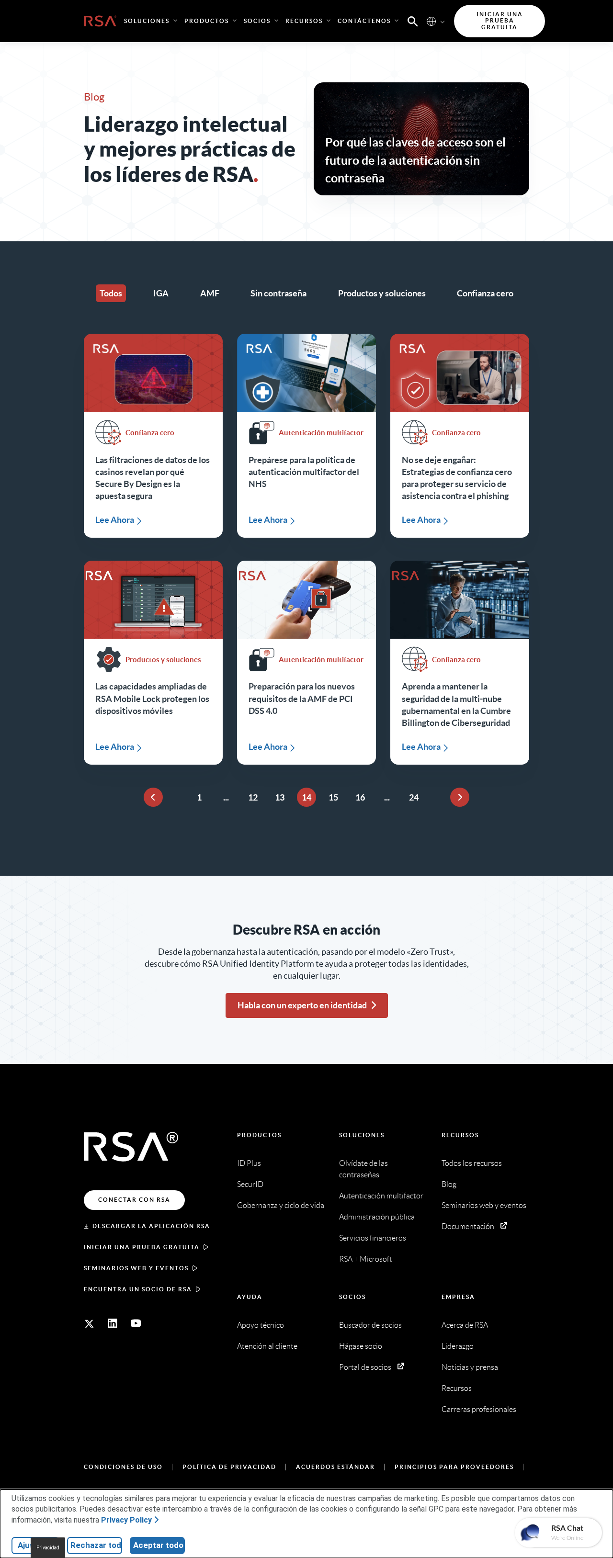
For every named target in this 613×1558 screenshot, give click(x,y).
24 (414, 797)
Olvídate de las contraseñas (363, 1169)
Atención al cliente (267, 1346)
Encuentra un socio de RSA (138, 1289)
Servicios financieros (372, 1238)
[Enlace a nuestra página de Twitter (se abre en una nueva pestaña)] (89, 1323)
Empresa (458, 1297)
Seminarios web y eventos (136, 1268)
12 (253, 797)
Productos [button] (206, 21)
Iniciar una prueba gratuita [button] (500, 21)
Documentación (468, 1226)
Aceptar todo (158, 1545)
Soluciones (362, 1135)
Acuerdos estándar (335, 1467)
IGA (161, 293)
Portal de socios (365, 1367)
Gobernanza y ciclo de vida (280, 1205)
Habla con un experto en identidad (302, 1005)
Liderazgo (458, 1346)
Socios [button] (257, 21)
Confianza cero (485, 293)
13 (279, 797)
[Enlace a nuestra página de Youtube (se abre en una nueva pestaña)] (136, 1323)
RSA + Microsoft (365, 1259)
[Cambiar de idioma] (431, 20)
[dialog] (306, 1524)
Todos (111, 293)
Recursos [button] (304, 21)
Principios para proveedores (454, 1467)
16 (360, 797)
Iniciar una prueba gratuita (142, 1247)
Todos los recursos (472, 1163)
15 (333, 797)
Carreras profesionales (479, 1409)
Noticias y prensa (470, 1367)
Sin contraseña (278, 293)
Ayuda (249, 1297)
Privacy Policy (126, 1519)
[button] (413, 20)
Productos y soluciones (382, 293)
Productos (259, 1135)
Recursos (460, 1135)
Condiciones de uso (123, 1467)
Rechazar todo (96, 1545)
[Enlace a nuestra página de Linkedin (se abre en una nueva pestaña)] (112, 1323)
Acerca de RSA (465, 1325)
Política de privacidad (229, 1467)
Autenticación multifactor (381, 1196)
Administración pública (377, 1217)
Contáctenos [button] (364, 21)
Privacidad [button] (47, 1547)
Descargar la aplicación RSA (151, 1226)
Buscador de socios (370, 1325)
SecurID (250, 1184)
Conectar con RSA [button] (134, 1200)
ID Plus (249, 1163)
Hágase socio (360, 1346)
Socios (352, 1297)
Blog (449, 1184)
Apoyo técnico (260, 1325)
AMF (209, 293)
